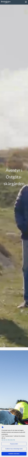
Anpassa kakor (14, 443)
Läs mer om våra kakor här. (8, 440)
